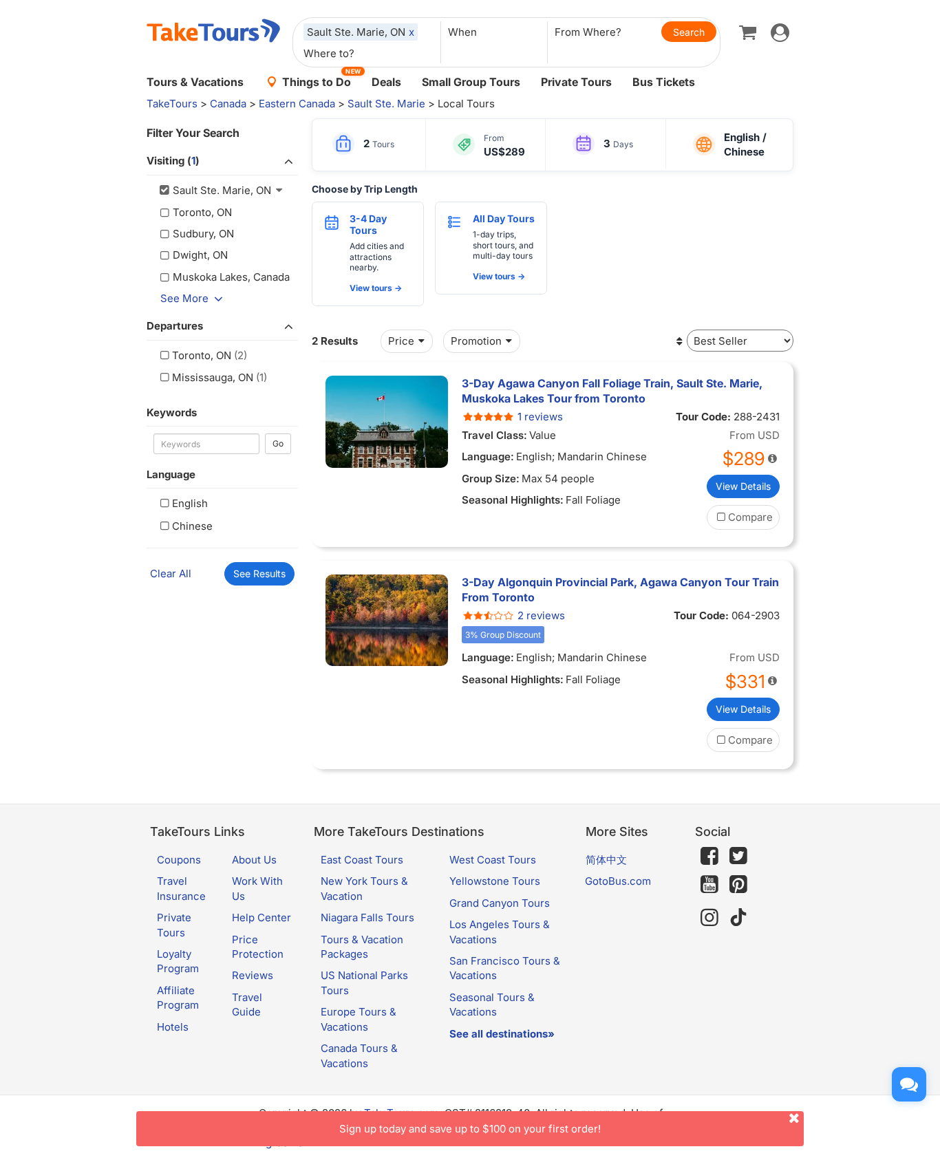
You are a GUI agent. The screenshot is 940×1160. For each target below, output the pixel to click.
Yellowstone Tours (494, 881)
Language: (488, 456)
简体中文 (606, 859)
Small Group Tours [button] (471, 82)
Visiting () (173, 160)
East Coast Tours (362, 859)
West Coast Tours (492, 859)
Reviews (252, 975)
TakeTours (172, 103)
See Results (259, 573)
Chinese (192, 526)
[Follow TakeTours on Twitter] (738, 856)
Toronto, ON (201, 355)
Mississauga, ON (212, 377)
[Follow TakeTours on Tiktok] (738, 917)
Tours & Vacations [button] (195, 82)
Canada (228, 103)
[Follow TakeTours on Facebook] (709, 856)
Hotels (173, 1026)
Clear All (170, 573)
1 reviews (540, 416)
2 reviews (541, 615)
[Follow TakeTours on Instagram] (709, 917)
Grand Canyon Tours (499, 903)
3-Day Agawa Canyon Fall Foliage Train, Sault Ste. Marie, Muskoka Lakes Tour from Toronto (612, 390)
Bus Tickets (663, 82)
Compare (750, 517)
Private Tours (576, 82)
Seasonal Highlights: (513, 499)
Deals (386, 82)
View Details (743, 486)
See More (184, 298)
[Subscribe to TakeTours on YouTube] (709, 884)
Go (278, 443)
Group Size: (491, 478)
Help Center (261, 917)
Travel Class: (494, 435)
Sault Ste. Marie (386, 103)
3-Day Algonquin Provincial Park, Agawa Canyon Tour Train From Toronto (620, 589)
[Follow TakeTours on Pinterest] (738, 884)
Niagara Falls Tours (367, 917)
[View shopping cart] (747, 31)
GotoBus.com (618, 881)
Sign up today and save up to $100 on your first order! (470, 1128)
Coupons (179, 859)
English (190, 503)
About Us (254, 859)
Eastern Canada (297, 103)
